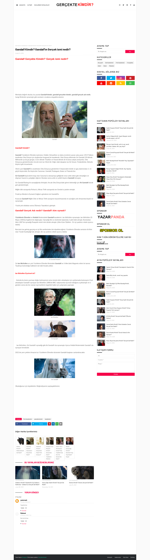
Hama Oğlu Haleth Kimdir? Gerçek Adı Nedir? (53, 483)
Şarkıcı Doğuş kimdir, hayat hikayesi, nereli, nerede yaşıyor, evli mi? (118, 137)
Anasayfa (22, 5)
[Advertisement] (75, 27)
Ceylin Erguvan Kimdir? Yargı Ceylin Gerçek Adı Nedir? (119, 129)
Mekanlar (111, 66)
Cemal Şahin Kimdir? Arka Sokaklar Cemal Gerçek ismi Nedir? (118, 202)
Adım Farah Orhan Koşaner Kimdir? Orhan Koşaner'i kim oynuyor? (118, 309)
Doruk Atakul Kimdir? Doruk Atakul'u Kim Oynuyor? (118, 333)
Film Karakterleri (27, 419)
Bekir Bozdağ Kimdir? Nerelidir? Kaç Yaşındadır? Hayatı (120, 161)
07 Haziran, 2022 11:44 (26, 515)
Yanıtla (22, 508)
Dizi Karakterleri (109, 62)
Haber (105, 66)
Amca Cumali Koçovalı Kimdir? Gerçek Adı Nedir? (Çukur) (120, 153)
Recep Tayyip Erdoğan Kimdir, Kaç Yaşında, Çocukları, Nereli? (118, 170)
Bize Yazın (125, 557)
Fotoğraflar (130, 62)
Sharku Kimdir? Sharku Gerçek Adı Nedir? (81, 482)
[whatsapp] (130, 83)
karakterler (24, 45)
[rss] (120, 83)
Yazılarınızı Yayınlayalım (41, 5)
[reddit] (111, 83)
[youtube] (134, 5)
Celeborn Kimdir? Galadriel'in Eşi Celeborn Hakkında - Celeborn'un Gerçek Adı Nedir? (27, 483)
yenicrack (23, 500)
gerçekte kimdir (38, 419)
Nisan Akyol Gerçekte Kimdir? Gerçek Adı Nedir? (120, 193)
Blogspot (24, 557)
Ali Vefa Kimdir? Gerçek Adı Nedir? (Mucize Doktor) (118, 317)
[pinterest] (127, 5)
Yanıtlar (24, 510)
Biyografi (100, 62)
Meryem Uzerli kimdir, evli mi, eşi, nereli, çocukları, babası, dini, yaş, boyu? (117, 145)
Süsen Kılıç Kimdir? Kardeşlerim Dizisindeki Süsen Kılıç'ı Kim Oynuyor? (118, 178)
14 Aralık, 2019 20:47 (25, 502)
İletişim (29, 5)
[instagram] (119, 5)
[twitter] (123, 5)
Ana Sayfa (17, 45)
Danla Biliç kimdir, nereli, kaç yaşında (117, 275)
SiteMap (132, 557)
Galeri (99, 66)
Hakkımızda (118, 557)
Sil (26, 508)
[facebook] (130, 5)
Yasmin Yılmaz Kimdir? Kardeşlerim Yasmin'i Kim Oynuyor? (120, 268)
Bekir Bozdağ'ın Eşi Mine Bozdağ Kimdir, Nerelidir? (117, 186)
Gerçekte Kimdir (42, 557)
